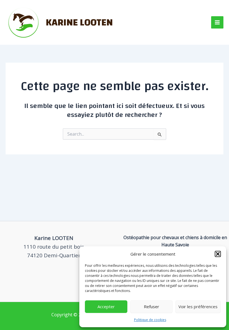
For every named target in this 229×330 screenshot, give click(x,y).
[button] (218, 254)
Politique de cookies (150, 319)
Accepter (106, 306)
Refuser (151, 306)
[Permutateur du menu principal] (217, 22)
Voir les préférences (198, 306)
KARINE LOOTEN (79, 22)
